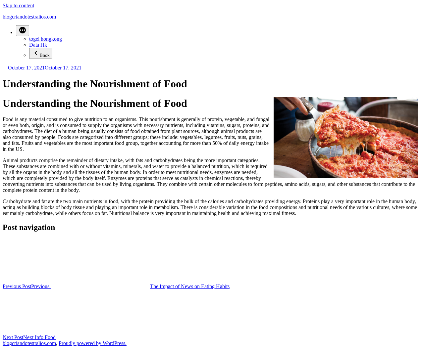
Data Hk (38, 45)
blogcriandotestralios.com (29, 17)
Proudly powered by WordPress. (93, 343)
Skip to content (18, 5)
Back (45, 55)
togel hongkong (45, 39)
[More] (22, 30)
